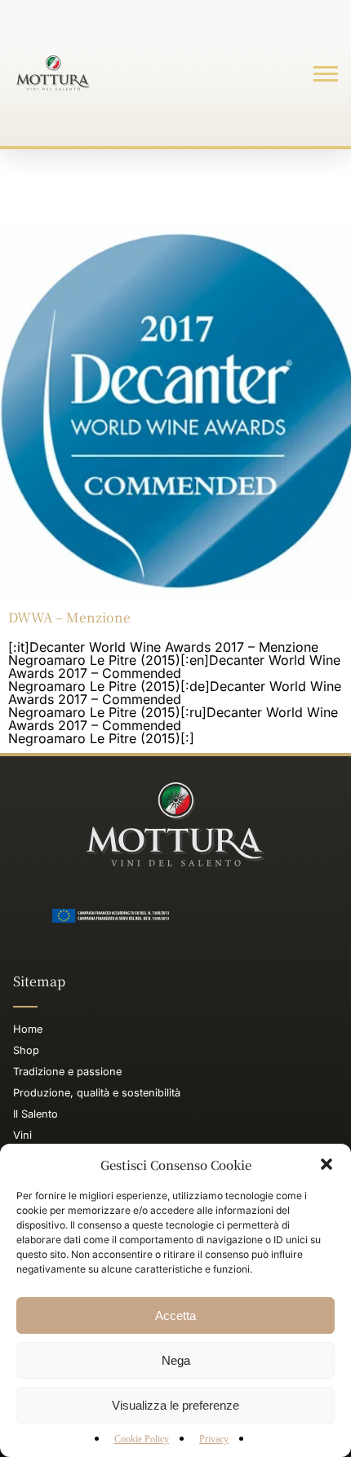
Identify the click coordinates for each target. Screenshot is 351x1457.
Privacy (214, 1439)
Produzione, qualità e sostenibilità (96, 1093)
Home (27, 1029)
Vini (22, 1135)
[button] (326, 1164)
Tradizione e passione (67, 1071)
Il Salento (35, 1114)
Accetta (175, 1315)
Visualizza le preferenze (175, 1405)
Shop (26, 1050)
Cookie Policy (141, 1439)
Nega (176, 1360)
